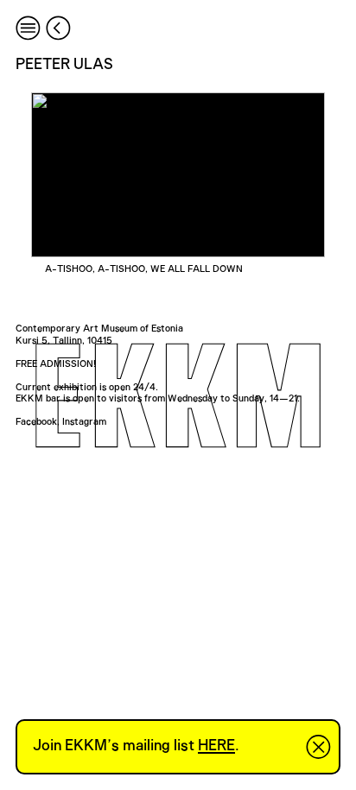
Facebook (36, 422)
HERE (216, 746)
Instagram (84, 422)
